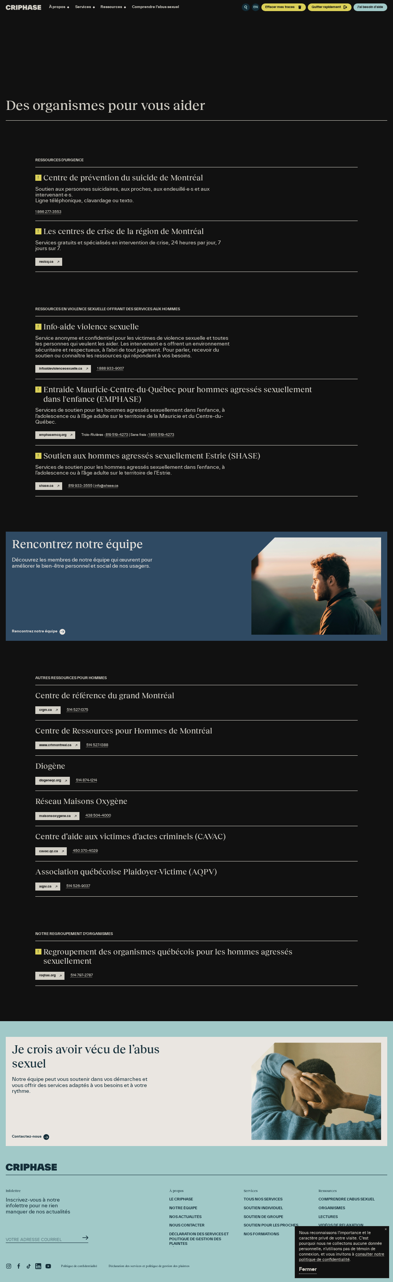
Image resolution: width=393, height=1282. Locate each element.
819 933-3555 (80, 486)
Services (83, 7)
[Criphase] (23, 7)
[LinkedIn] (38, 1266)
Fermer (308, 1269)
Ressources (111, 7)
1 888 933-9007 (110, 368)
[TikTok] (28, 1266)
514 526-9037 (78, 886)
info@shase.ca (106, 486)
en (255, 7)
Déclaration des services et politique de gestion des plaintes (149, 1266)
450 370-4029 (85, 851)
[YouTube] (48, 1266)
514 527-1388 (97, 745)
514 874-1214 (86, 780)
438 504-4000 (98, 815)
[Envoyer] (85, 1238)
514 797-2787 (82, 975)
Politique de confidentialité (79, 1266)
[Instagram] (9, 1266)
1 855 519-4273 (161, 435)
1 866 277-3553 (48, 212)
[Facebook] (18, 1266)
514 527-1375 (77, 710)
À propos (57, 7)
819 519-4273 (117, 435)
